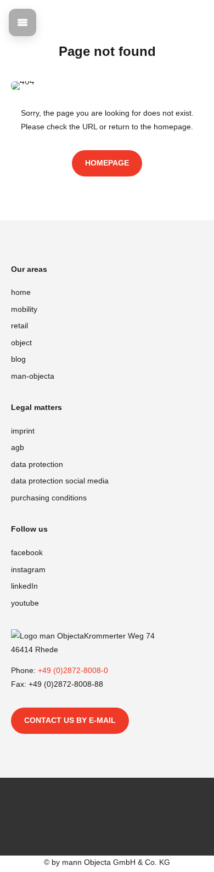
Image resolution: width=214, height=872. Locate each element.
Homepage (107, 162)
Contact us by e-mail (70, 720)
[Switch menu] (22, 22)
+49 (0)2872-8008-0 (73, 670)
